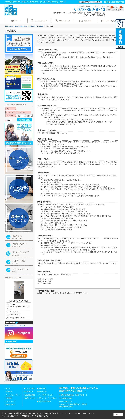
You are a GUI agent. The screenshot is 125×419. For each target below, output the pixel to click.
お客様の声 (29, 391)
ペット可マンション (45, 395)
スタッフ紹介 (30, 388)
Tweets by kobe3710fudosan (15, 325)
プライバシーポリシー (14, 395)
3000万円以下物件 (44, 401)
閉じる (118, 414)
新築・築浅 (42, 388)
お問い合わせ (30, 398)
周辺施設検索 (30, 395)
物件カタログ (10, 405)
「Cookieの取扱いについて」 (25, 416)
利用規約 (9, 398)
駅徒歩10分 (42, 391)
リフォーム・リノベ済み (47, 398)
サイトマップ (10, 401)
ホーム (8, 388)
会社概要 (9, 391)
